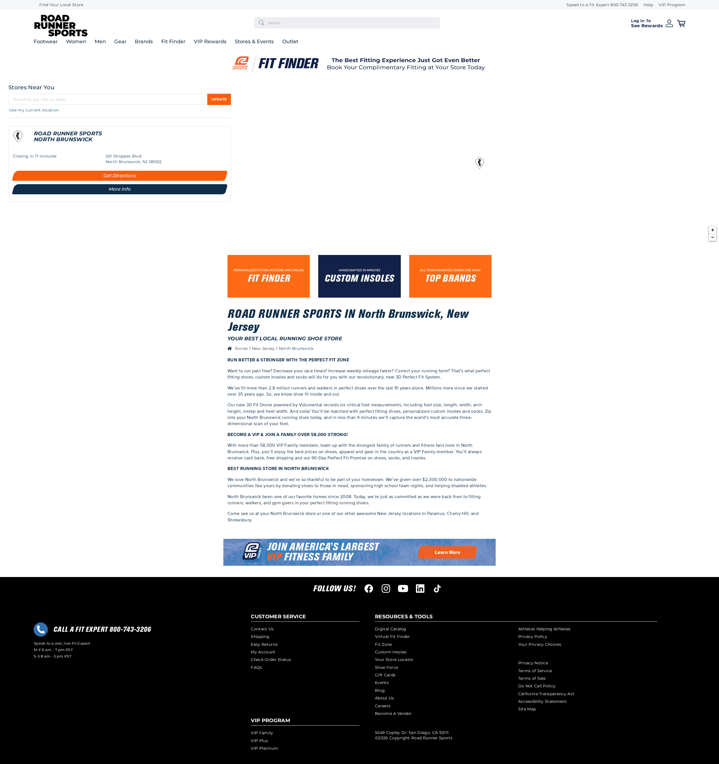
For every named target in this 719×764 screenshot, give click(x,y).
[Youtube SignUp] (403, 588)
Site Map (527, 708)
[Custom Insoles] (359, 276)
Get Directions (120, 175)
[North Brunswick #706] (17, 139)
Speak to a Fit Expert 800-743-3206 (602, 5)
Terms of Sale (532, 678)
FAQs (256, 667)
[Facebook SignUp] (369, 588)
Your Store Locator (394, 659)
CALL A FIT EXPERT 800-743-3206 (102, 629)
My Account (263, 651)
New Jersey (264, 348)
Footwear (46, 42)
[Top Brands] (450, 276)
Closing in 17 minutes (35, 156)
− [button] (712, 237)
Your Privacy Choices (539, 644)
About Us (384, 698)
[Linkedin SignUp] (420, 588)
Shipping (260, 636)
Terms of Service (535, 670)
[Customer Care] (41, 629)
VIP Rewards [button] (210, 42)
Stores (242, 348)
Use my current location (34, 110)
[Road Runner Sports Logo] (61, 35)
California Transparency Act (546, 693)
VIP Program (672, 5)
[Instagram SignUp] (386, 588)
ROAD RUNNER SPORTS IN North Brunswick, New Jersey (347, 320)
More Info (119, 189)
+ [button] (712, 230)
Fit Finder (173, 42)
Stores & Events (254, 42)
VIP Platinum (264, 748)
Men (100, 42)
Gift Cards (385, 675)
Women (76, 42)
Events (382, 682)
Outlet (290, 42)
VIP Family (262, 732)
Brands (144, 42)
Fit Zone (383, 644)
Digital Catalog (390, 628)
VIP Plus (259, 740)
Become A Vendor (393, 713)
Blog (380, 690)
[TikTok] (437, 588)
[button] (652, 22)
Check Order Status (271, 659)
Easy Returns (264, 644)
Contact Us (262, 628)
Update (219, 99)
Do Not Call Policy (537, 685)
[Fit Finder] (268, 276)
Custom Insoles (390, 651)
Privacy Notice (533, 662)
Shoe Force (386, 667)
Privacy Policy (532, 636)
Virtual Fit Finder (392, 636)
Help (648, 5)
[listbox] (669, 5)
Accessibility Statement (542, 701)
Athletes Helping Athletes (544, 628)
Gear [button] (120, 42)
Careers (382, 705)
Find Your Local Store (61, 5)
